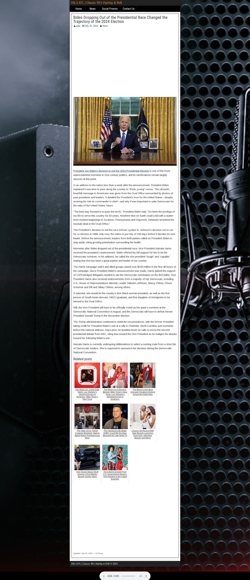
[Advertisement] (125, 63)
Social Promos (110, 8)
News (92, 8)
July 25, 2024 (91, 26)
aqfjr (78, 26)
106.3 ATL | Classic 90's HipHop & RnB (96, 3)
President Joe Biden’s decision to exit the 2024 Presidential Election (111, 170)
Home (78, 8)
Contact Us (129, 8)
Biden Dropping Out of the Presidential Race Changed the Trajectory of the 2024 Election (120, 19)
